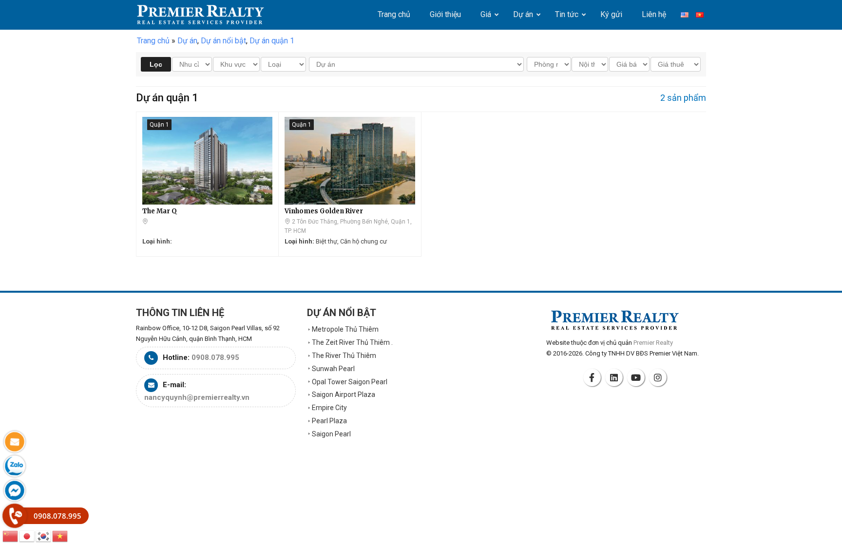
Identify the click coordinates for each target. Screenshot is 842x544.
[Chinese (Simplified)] (10, 535)
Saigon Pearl (331, 434)
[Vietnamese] (60, 535)
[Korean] (44, 535)
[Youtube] (637, 377)
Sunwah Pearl (333, 369)
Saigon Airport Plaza (343, 394)
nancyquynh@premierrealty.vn (196, 397)
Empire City (329, 408)
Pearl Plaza (329, 421)
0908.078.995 (215, 357)
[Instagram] (659, 377)
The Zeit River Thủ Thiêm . (352, 342)
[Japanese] (27, 535)
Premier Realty (200, 14)
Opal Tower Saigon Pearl (349, 382)
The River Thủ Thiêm (344, 355)
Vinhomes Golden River (324, 211)
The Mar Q (159, 211)
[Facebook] (593, 377)
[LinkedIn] (615, 377)
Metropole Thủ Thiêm (345, 329)
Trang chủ (153, 40)
